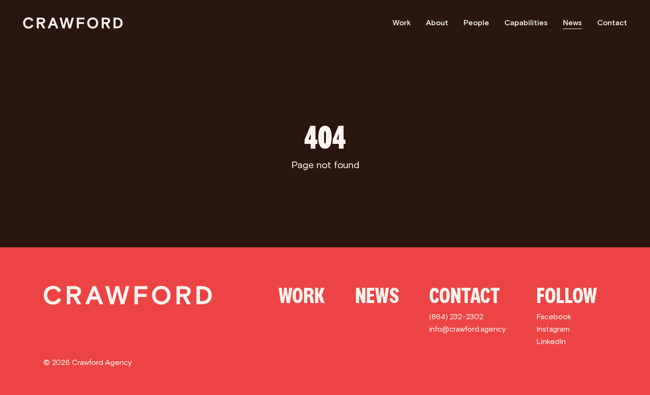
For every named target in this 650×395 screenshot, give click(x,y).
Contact (612, 22)
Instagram (553, 329)
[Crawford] (73, 23)
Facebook (553, 316)
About (437, 22)
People (476, 22)
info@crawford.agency (467, 329)
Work (402, 22)
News (572, 22)
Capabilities (526, 22)
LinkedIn (551, 341)
